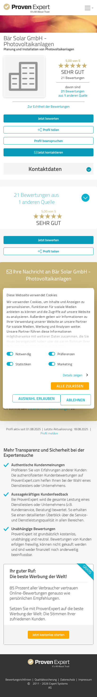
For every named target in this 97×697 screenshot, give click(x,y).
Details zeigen (72, 375)
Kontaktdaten (45, 169)
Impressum (85, 679)
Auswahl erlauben (36, 398)
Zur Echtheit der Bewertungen (49, 106)
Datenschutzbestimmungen (49, 408)
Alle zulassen (70, 386)
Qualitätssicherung (46, 679)
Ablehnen (75, 399)
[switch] (51, 354)
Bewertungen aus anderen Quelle (72, 93)
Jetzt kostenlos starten (48, 634)
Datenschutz (67, 679)
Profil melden (49, 433)
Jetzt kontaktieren (50, 152)
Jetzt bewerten (48, 118)
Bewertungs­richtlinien (18, 679)
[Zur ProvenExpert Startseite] (27, 9)
